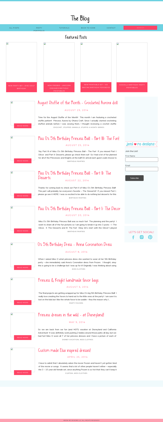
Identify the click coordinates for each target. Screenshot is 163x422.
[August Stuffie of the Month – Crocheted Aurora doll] (23, 113)
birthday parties (76, 161)
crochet (57, 127)
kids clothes (78, 269)
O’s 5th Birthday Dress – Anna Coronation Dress (75, 244)
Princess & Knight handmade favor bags (68, 280)
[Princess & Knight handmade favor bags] (23, 290)
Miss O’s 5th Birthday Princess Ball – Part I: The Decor (79, 209)
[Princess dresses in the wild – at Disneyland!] (23, 325)
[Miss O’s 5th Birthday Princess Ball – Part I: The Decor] (23, 218)
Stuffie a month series (92, 127)
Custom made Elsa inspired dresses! (64, 350)
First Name (130, 156)
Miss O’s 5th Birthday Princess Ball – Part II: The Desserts (74, 175)
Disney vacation (70, 340)
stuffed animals (71, 127)
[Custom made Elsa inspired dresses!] (23, 360)
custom (69, 373)
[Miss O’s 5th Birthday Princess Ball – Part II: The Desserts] (23, 183)
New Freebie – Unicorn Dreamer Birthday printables (59, 88)
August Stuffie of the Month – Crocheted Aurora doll (78, 103)
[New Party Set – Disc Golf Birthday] (21, 62)
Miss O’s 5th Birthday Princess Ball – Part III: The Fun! (78, 138)
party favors (76, 303)
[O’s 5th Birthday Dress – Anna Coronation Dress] (23, 255)
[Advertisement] (140, 313)
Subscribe (134, 178)
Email (127, 165)
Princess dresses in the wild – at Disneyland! (71, 315)
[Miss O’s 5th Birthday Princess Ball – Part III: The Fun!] (23, 148)
